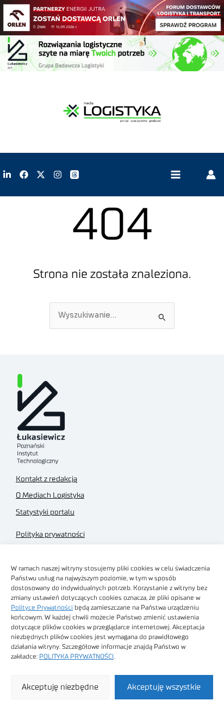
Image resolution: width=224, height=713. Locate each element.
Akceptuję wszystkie (164, 687)
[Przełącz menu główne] (175, 175)
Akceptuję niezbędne (60, 687)
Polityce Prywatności (42, 607)
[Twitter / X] (41, 175)
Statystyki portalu (45, 512)
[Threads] (74, 175)
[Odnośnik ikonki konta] (211, 175)
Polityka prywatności (50, 534)
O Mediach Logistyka (50, 495)
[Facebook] (24, 175)
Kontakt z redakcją (46, 479)
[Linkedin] (7, 175)
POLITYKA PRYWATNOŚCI (76, 656)
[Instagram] (58, 175)
